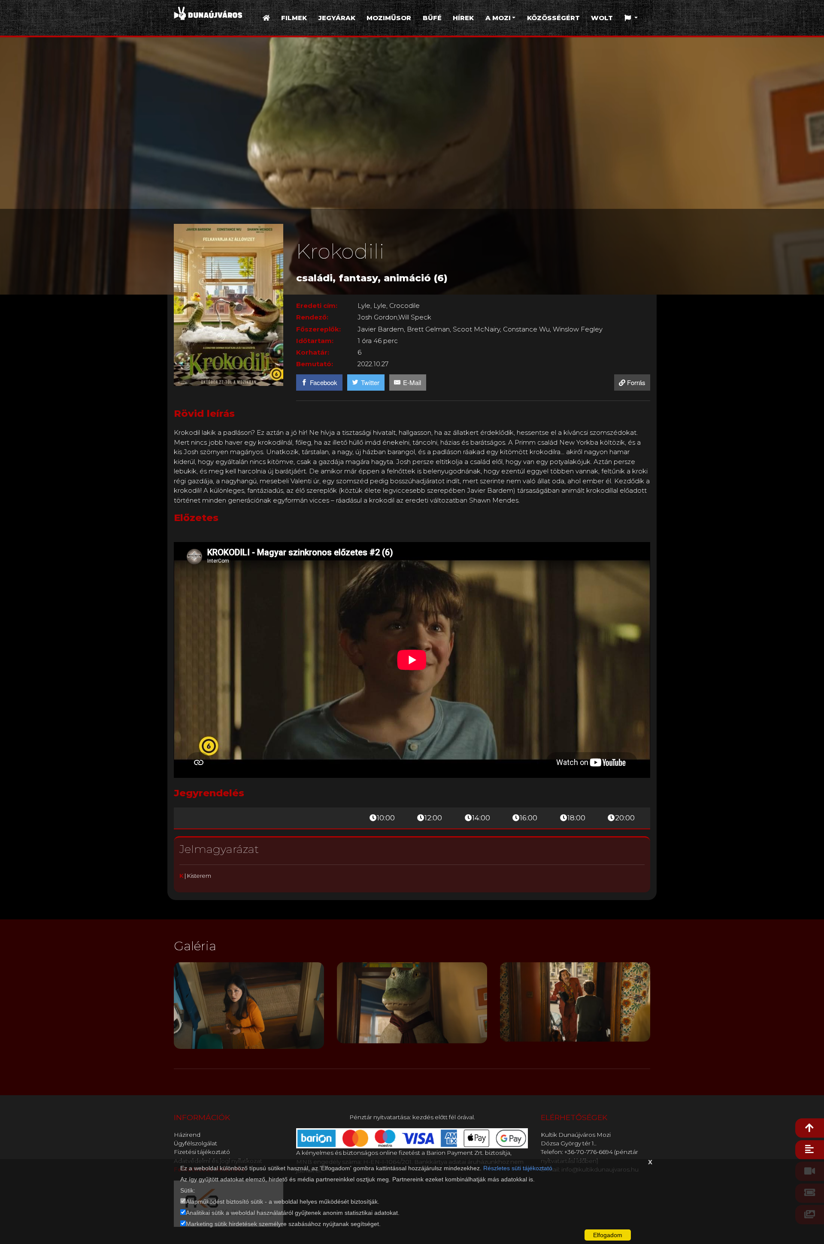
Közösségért (553, 18)
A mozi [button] (498, 18)
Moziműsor (389, 18)
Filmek (294, 18)
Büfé (432, 18)
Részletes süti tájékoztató (517, 1168)
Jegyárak (336, 18)
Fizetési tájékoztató (202, 1151)
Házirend (187, 1134)
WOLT (602, 18)
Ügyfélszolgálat (195, 1143)
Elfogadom (607, 1235)
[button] (631, 18)
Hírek (463, 18)
